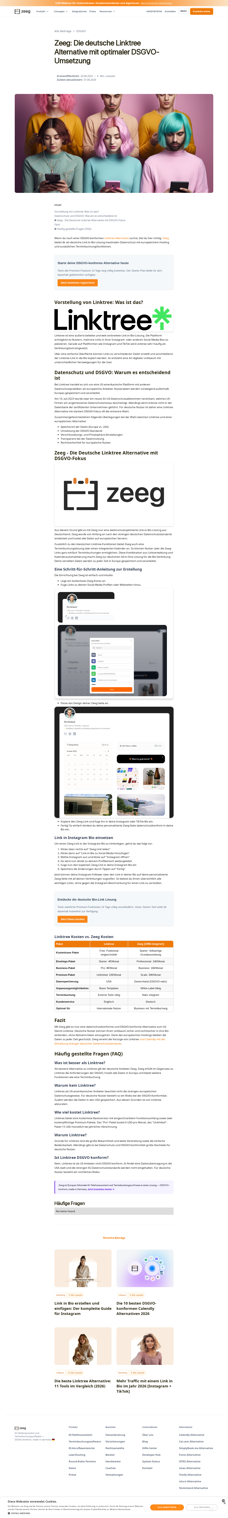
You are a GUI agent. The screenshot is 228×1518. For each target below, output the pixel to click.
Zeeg (166, 238)
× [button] (224, 1503)
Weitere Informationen (120, 1509)
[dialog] (114, 1507)
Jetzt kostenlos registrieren (78, 282)
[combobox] (224, 1500)
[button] (42, 11)
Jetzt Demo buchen (72, 919)
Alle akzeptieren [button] (167, 1507)
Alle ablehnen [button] (202, 1507)
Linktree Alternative (116, 238)
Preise (92, 11)
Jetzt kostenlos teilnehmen (156, 3)
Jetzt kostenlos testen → (100, 1189)
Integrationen (79, 11)
